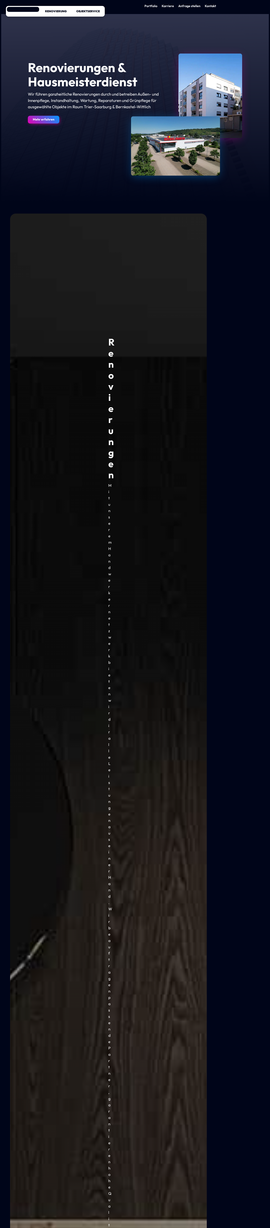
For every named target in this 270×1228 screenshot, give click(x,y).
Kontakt (210, 6)
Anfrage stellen (189, 6)
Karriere (168, 6)
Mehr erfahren (43, 119)
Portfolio (150, 6)
